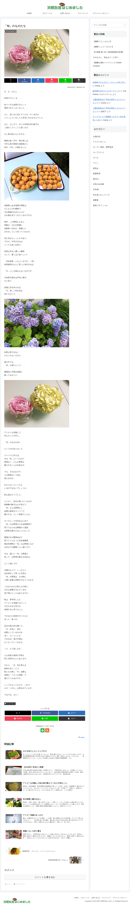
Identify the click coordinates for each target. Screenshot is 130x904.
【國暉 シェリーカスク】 (103, 47)
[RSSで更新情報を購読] (47, 730)
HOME (76, 898)
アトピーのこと (10, 703)
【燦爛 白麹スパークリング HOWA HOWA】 (107, 64)
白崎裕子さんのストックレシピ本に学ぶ (109, 82)
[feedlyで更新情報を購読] (43, 730)
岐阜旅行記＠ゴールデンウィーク (106, 91)
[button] (79, 80)
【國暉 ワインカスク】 (102, 41)
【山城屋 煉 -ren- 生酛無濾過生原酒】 (108, 52)
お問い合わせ (95, 898)
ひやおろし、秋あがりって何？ (106, 57)
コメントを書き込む (45, 877)
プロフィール (85, 898)
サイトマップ (106, 898)
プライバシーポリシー (120, 898)
